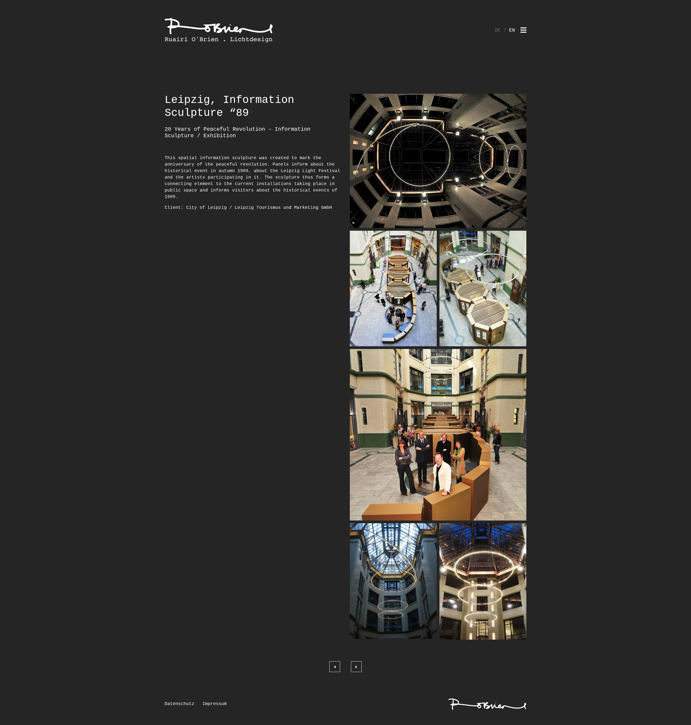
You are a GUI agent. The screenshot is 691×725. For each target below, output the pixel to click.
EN (512, 30)
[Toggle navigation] (523, 31)
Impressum (214, 703)
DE (498, 30)
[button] (438, 161)
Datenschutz (179, 703)
